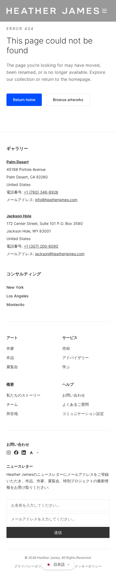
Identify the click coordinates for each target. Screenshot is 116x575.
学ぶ (66, 366)
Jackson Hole (18, 216)
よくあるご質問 (75, 404)
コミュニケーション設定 (83, 413)
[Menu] (104, 10)
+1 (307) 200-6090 (41, 246)
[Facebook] (16, 452)
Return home (24, 99)
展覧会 (12, 366)
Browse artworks (68, 99)
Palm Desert (17, 161)
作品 (10, 357)
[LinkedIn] (24, 452)
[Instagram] (8, 452)
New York (15, 287)
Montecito (15, 304)
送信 (58, 532)
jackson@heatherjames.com (59, 253)
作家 (10, 348)
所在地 (12, 413)
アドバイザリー (75, 357)
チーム (12, 404)
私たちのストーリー (23, 395)
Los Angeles (17, 296)
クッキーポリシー (88, 566)
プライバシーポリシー (31, 566)
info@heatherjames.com (56, 199)
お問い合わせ (73, 395)
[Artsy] (31, 452)
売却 (66, 348)
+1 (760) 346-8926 (41, 192)
